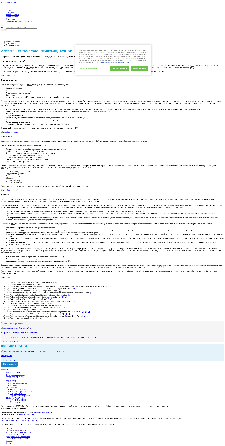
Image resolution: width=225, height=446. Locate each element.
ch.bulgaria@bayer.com (26, 414)
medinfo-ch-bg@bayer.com (44, 412)
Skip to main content (8, 2)
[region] (113, 60)
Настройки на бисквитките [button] (16, 430)
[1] (55, 282)
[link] (9, 341)
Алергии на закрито (18, 394)
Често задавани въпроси (15, 375)
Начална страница (13, 41)
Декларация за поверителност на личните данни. (114, 62)
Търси (3, 27)
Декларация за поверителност (18, 437)
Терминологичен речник (20, 396)
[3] (69, 314)
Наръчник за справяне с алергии (19, 21)
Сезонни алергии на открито (21, 392)
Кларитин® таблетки (18, 383)
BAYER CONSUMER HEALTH (18, 432)
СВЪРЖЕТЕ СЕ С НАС (15, 377)
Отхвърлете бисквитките (120, 68)
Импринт (9, 441)
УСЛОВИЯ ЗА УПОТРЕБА (17, 439)
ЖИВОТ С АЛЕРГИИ (15, 398)
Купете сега (10, 19)
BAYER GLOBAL (13, 373)
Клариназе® (15, 385)
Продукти (10, 10)
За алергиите (11, 13)
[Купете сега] (112, 364)
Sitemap (9, 443)
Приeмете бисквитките (139, 68)
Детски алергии (12, 17)
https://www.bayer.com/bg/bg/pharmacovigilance (19, 420)
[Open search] (2, 25)
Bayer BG (9, 428)
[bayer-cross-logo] (4, 37)
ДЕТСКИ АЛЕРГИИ (18, 400)
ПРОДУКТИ (11, 381)
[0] (82, 312)
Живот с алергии (12, 15)
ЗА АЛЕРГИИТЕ (13, 387)
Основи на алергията (18, 389)
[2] (65, 297)
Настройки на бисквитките (89, 68)
